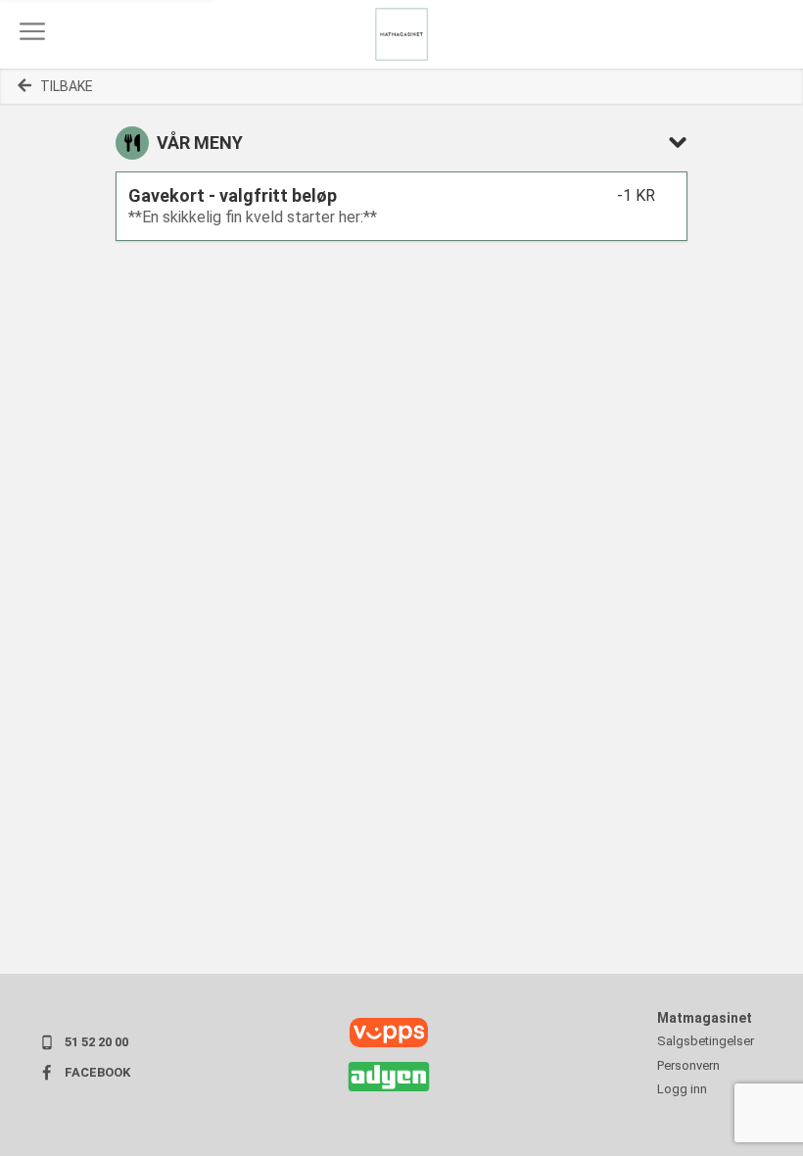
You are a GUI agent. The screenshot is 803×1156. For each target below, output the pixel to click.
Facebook (97, 1072)
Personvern (688, 1065)
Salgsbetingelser (705, 1041)
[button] (32, 31)
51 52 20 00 (96, 1042)
